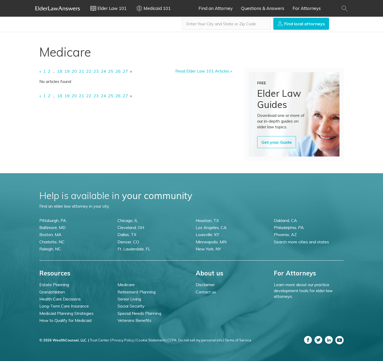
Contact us (206, 291)
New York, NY (208, 248)
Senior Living (129, 299)
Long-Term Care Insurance (64, 306)
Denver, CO (128, 241)
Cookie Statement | (151, 340)
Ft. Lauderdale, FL (134, 248)
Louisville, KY (207, 234)
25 (110, 71)
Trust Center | (100, 340)
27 (125, 71)
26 (118, 71)
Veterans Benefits (134, 320)
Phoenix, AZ (285, 234)
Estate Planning (54, 284)
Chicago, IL (128, 220)
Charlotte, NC (52, 241)
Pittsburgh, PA (52, 220)
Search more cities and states (301, 241)
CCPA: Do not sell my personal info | (195, 340)
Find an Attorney (216, 8)
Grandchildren (52, 291)
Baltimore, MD (52, 227)
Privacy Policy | (123, 340)
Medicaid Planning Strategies (66, 313)
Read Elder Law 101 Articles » (203, 71)
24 (103, 71)
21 (81, 71)
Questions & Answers (262, 8)
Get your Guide (276, 142)
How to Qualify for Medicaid (65, 320)
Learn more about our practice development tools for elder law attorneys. (303, 290)
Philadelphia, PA (289, 227)
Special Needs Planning (139, 313)
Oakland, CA (285, 220)
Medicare (126, 284)
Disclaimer (205, 284)
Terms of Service (238, 340)
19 (67, 71)
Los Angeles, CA (211, 227)
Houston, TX (207, 220)
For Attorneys (307, 8)
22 (88, 71)
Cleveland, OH (131, 227)
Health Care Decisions (60, 299)
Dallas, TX (127, 234)
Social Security (131, 306)
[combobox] (226, 24)
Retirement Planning (137, 291)
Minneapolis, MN (211, 241)
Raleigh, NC (50, 248)
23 (96, 71)
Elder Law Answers (57, 8)
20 (74, 71)
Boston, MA (50, 234)
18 (59, 71)
